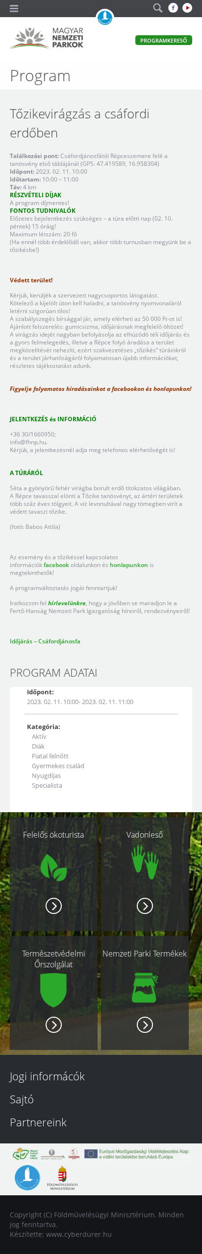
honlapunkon (129, 565)
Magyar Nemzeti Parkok (46, 39)
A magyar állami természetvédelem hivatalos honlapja (105, 18)
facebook (56, 565)
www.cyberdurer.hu (79, 1234)
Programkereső (163, 40)
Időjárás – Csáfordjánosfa (45, 641)
